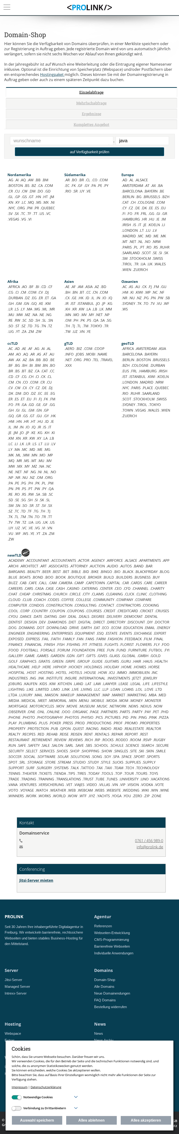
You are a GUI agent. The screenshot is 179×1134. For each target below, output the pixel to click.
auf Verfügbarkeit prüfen (89, 152)
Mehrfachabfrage (91, 102)
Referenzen (103, 926)
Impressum (20, 1087)
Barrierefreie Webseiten (112, 946)
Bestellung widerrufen (110, 1007)
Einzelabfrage (91, 92)
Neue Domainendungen (112, 993)
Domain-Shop (104, 980)
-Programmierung (111, 940)
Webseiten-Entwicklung (112, 933)
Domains (103, 970)
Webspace (13, 1033)
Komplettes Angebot (91, 124)
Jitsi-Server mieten (36, 880)
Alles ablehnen (91, 1120)
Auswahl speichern (37, 1120)
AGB (174, 1121)
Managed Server (17, 986)
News (100, 1024)
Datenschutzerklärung (46, 1087)
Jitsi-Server (13, 980)
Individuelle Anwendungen (113, 953)
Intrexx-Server (16, 993)
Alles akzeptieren (146, 1120)
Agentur (102, 916)
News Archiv (104, 1040)
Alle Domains (104, 986)
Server (11, 970)
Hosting (13, 1024)
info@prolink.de (150, 847)
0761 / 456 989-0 (149, 840)
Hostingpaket (52, 74)
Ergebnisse (91, 113)
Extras (10, 1040)
